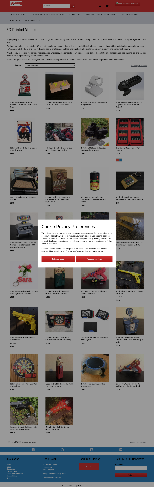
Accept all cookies (94, 259)
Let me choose (58, 259)
